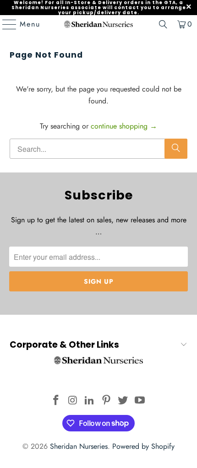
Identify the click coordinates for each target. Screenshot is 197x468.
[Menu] (5, 24)
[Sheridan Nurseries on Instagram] (73, 401)
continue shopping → (124, 126)
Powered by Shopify (143, 446)
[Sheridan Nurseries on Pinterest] (107, 401)
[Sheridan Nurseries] (98, 24)
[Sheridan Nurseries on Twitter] (123, 401)
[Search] (163, 24)
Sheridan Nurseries (79, 446)
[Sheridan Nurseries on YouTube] (140, 401)
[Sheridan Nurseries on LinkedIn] (90, 401)
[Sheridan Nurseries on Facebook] (56, 401)
